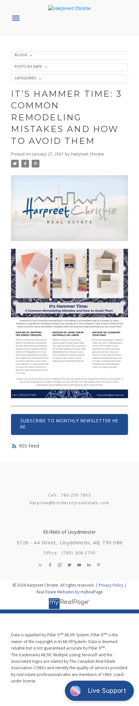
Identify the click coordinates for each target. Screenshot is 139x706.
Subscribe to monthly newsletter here (69, 424)
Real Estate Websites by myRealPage (70, 592)
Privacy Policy (111, 585)
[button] (40, 565)
